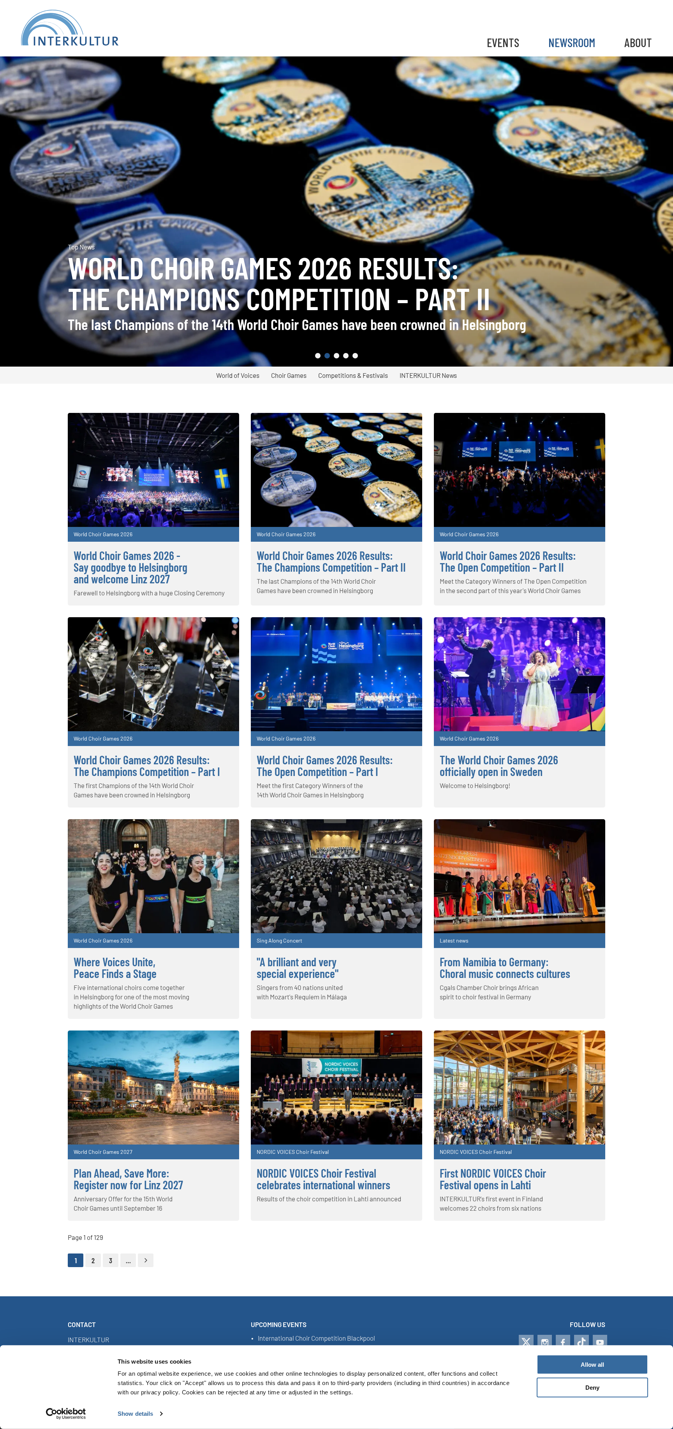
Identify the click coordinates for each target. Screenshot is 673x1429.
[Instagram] (544, 1342)
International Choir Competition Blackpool (316, 1338)
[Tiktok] (581, 1342)
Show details (135, 1413)
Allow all (592, 1364)
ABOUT (638, 42)
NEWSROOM (571, 42)
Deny (592, 1387)
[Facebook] (563, 1342)
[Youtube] (600, 1342)
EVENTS (503, 42)
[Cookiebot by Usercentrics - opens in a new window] (66, 1414)
